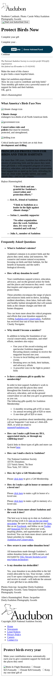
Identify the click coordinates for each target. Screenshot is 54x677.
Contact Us (12, 640)
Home (10, 626)
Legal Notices (13, 632)
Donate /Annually (30, 670)
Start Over (23, 22)
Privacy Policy (14, 634)
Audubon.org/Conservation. (28, 319)
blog (49, 523)
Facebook (21, 526)
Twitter (47, 526)
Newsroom (12, 629)
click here (18, 479)
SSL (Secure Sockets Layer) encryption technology (27, 558)
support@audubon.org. (18, 427)
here (18, 447)
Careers (10, 637)
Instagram (16, 529)
